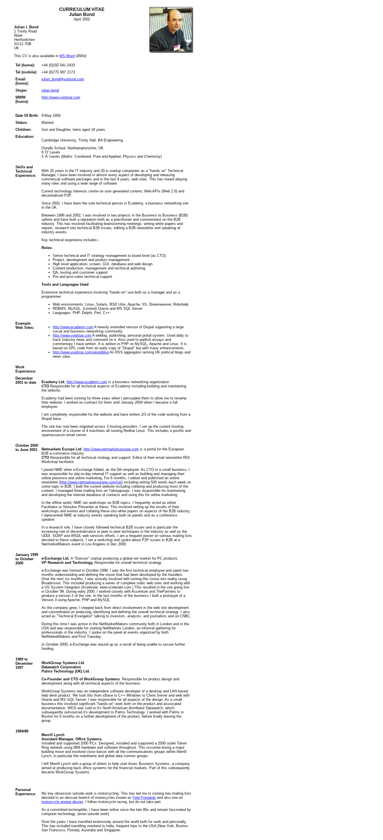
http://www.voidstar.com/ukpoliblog (81, 352)
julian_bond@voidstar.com (62, 79)
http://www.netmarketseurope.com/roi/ (91, 482)
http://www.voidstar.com (60, 97)
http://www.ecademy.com (73, 327)
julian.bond (50, 90)
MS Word (67, 56)
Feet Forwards (144, 797)
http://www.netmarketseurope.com (111, 449)
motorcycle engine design (62, 802)
